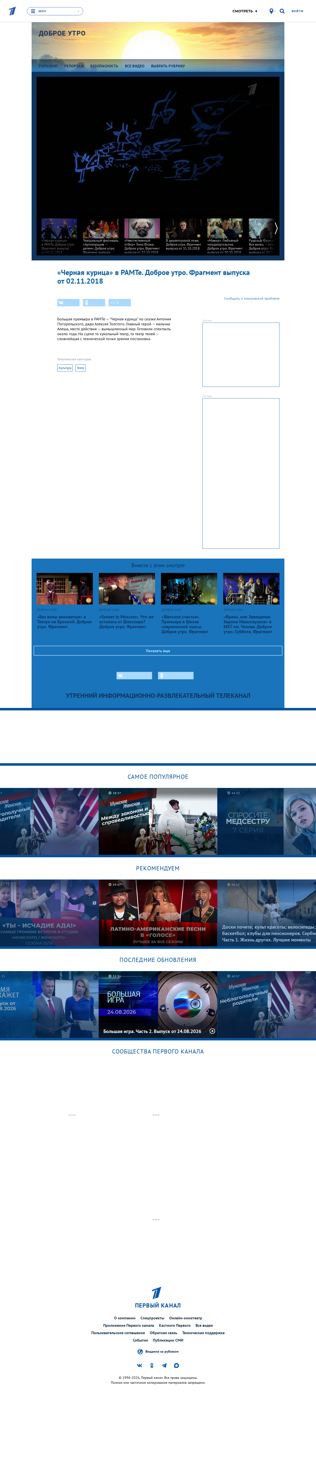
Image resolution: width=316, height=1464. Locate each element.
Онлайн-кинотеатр (185, 1317)
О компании (125, 1317)
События (140, 1340)
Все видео (204, 1325)
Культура (65, 368)
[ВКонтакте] (68, 302)
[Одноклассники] (94, 302)
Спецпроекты (152, 1317)
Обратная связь (163, 1332)
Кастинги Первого (175, 1325)
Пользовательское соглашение (118, 1332)
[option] (59, 234)
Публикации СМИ (168, 1340)
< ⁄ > (115, 302)
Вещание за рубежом (161, 1351)
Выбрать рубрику (168, 66)
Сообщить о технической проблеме (251, 298)
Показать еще (158, 650)
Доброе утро (62, 33)
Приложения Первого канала (128, 1325)
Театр (80, 368)
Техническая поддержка (203, 1332)
